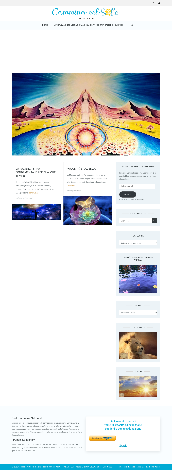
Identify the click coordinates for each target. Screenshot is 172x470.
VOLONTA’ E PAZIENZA (81, 168)
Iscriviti (127, 194)
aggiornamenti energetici (24, 198)
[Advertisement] (86, 49)
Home (45, 25)
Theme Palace (154, 467)
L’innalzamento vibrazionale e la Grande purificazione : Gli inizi (88, 25)
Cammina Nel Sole (26, 467)
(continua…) (33, 193)
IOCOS (109, 467)
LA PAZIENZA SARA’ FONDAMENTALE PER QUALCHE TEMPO (36, 172)
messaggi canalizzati (74, 191)
